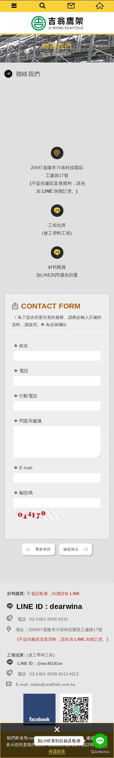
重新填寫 (43, 549)
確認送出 (71, 549)
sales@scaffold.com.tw (53, 684)
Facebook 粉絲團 (39, 710)
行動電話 (28, 395)
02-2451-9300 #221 (49, 619)
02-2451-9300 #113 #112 (54, 674)
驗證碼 (26, 492)
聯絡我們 (71, 6)
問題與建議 (30, 420)
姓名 (23, 345)
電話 (23, 370)
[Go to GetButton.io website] (100, 752)
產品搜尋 (43, 6)
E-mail (25, 467)
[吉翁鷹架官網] (57, 23)
